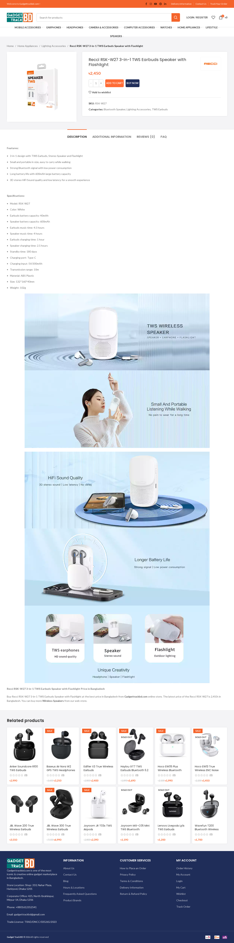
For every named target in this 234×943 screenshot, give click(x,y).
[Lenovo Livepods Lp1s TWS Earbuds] (172, 804)
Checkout (182, 900)
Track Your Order (218, 3)
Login (179, 881)
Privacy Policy (128, 874)
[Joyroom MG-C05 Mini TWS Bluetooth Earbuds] (135, 804)
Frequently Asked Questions (80, 893)
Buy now (133, 83)
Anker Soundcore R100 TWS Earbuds (24, 768)
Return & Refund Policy (133, 893)
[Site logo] (20, 17)
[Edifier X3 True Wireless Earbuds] (98, 745)
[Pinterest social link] (160, 3)
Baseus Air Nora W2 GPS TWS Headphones (61, 768)
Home (10, 45)
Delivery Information (181, 3)
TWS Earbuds (160, 109)
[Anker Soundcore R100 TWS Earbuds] (24, 745)
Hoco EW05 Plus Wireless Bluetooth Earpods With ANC (170, 770)
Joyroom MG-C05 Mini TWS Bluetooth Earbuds (135, 829)
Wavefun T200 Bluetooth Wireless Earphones (207, 829)
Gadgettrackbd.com (29, 3)
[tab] (77, 135)
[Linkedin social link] (165, 3)
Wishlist (181, 893)
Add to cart (114, 83)
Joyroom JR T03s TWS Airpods (98, 827)
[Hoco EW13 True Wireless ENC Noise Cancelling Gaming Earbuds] (209, 745)
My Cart (181, 887)
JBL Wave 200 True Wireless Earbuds (22, 827)
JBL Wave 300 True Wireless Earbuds (59, 827)
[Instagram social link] (151, 3)
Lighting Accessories (54, 45)
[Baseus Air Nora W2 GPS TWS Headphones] (61, 745)
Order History (184, 868)
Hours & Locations (74, 887)
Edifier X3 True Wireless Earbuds (98, 768)
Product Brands (72, 900)
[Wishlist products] (213, 17)
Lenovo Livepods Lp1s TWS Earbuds (171, 827)
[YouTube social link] (155, 3)
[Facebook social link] (146, 3)
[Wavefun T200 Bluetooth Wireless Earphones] (209, 804)
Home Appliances (28, 45)
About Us (68, 868)
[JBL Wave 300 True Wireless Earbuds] (61, 804)
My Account (183, 874)
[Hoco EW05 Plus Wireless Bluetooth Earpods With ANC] (172, 745)
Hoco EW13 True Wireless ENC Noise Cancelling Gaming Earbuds (207, 772)
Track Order (183, 906)
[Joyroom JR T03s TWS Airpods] (98, 804)
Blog (65, 881)
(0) (25, 775)
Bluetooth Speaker (114, 109)
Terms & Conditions (131, 881)
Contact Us (201, 3)
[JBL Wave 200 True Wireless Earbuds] (24, 804)
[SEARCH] (175, 17)
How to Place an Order (133, 868)
